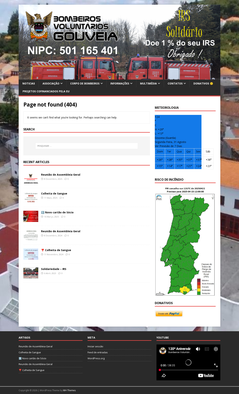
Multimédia (148, 83)
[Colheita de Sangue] (30, 201)
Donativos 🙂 (203, 83)
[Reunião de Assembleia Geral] (30, 182)
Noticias (28, 83)
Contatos (175, 83)
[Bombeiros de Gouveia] (119, 77)
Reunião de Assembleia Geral (60, 174)
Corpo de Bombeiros (85, 83)
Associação (51, 83)
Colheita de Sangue (54, 193)
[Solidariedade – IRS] (30, 276)
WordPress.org (96, 358)
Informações (119, 83)
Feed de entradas (98, 352)
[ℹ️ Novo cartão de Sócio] (30, 220)
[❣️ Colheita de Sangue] (30, 257)
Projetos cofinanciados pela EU (46, 91)
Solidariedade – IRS (53, 269)
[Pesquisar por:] (87, 146)
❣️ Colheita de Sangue (56, 250)
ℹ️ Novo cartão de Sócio (57, 212)
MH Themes (69, 390)
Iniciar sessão (95, 346)
